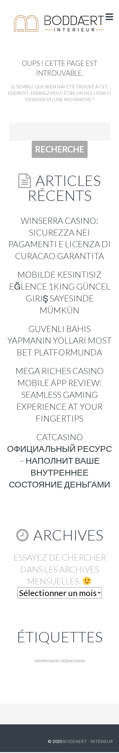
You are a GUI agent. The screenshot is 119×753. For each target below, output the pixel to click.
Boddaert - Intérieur (88, 741)
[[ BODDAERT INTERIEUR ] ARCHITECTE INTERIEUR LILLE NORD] (59, 23)
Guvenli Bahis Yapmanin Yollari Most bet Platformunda (59, 341)
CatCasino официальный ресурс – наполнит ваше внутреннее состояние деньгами (59, 460)
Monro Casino (47, 661)
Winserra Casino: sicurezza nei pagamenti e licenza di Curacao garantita (59, 238)
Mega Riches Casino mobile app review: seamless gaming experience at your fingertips (60, 394)
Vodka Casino (73, 661)
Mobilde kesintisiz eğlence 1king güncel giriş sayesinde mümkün (59, 292)
